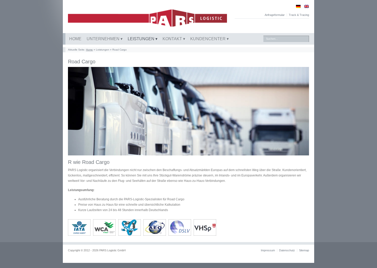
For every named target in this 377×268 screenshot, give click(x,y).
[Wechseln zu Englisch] (305, 6)
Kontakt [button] (173, 39)
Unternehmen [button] (104, 39)
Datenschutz (287, 250)
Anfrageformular (275, 14)
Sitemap (304, 250)
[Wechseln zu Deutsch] (296, 6)
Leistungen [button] (141, 39)
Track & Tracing (299, 14)
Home (75, 39)
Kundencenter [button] (208, 39)
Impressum (268, 250)
